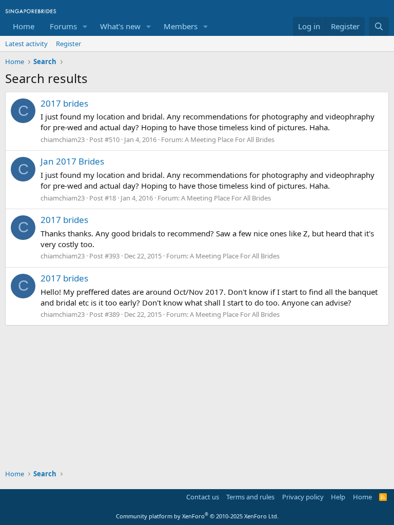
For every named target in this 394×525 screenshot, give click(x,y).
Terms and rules (250, 496)
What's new (120, 26)
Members (181, 26)
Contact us (202, 496)
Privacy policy (303, 496)
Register (68, 43)
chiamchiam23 (63, 139)
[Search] (379, 26)
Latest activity (26, 43)
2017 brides (64, 103)
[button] (85, 26)
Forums (63, 26)
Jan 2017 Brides (72, 161)
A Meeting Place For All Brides (229, 139)
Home (23, 26)
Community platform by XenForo (197, 516)
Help (338, 496)
